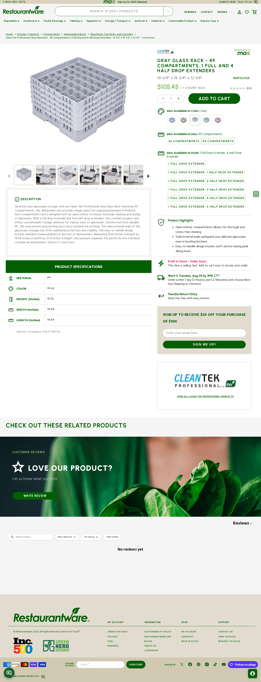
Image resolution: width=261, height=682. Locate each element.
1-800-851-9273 (14, 1)
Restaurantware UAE (157, 637)
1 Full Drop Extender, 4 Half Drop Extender (204, 155)
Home (9, 34)
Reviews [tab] (242, 524)
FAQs (110, 642)
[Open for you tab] (252, 673)
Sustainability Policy (158, 632)
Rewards (113, 646)
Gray (203, 111)
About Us (150, 646)
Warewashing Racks (75, 34)
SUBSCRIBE (136, 664)
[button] (239, 12)
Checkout (188, 637)
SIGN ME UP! (204, 344)
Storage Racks (51, 34)
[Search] (168, 11)
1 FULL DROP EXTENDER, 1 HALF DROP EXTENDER (206, 172)
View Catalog (227, 637)
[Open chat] (9, 672)
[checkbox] (112, 537)
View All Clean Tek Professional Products (205, 396)
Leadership (151, 651)
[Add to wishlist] (247, 12)
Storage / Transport (28, 34)
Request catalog (229, 642)
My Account (189, 632)
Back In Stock (190, 642)
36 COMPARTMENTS (183, 141)
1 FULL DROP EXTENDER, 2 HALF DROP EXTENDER (206, 181)
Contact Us (225, 632)
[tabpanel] (130, 563)
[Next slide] (148, 176)
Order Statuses (117, 632)
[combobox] (114, 11)
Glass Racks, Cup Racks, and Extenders (111, 34)
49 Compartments (210, 134)
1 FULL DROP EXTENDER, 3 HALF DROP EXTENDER (206, 189)
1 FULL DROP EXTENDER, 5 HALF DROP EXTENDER (206, 206)
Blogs (148, 642)
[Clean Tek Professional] (168, 54)
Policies (113, 637)
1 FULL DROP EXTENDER (186, 163)
